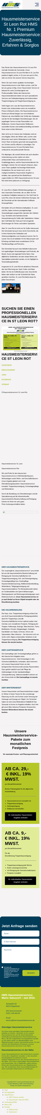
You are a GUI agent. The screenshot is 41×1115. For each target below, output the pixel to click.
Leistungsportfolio (10, 1102)
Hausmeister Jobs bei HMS (19, 1100)
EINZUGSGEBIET (8, 370)
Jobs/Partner (9, 1095)
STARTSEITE (7, 365)
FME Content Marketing (26, 1084)
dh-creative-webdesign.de (23, 1085)
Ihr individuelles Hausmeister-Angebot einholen (20, 816)
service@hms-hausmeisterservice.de (20, 1020)
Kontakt (7, 1107)
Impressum (13, 1112)
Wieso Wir (8, 1105)
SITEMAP (5, 384)
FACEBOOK (6, 379)
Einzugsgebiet (9, 1092)
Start (6, 1090)
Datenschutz (13, 1109)
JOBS (4, 375)
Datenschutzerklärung (10, 968)
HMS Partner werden (16, 1097)
